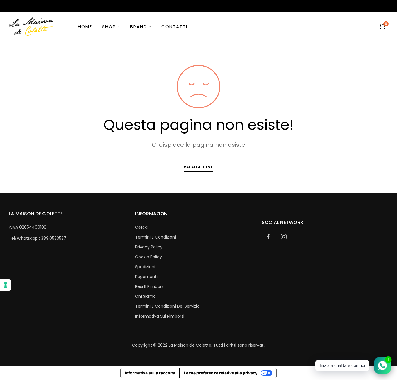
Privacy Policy (148, 247)
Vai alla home (198, 167)
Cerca (141, 227)
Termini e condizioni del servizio (167, 306)
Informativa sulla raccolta (150, 372)
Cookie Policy (148, 257)
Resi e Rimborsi (149, 286)
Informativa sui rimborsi (159, 316)
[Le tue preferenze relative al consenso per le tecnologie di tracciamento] (5, 285)
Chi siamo (145, 296)
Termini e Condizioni (155, 237)
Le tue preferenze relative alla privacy (220, 372)
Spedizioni (145, 267)
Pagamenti (146, 276)
